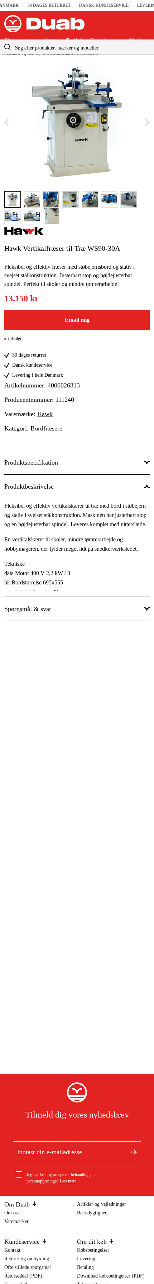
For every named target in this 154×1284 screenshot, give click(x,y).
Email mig (77, 320)
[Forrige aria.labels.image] (6, 122)
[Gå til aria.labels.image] (12, 199)
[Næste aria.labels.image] (147, 122)
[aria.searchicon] (7, 46)
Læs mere (68, 1181)
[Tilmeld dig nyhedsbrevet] (133, 1151)
